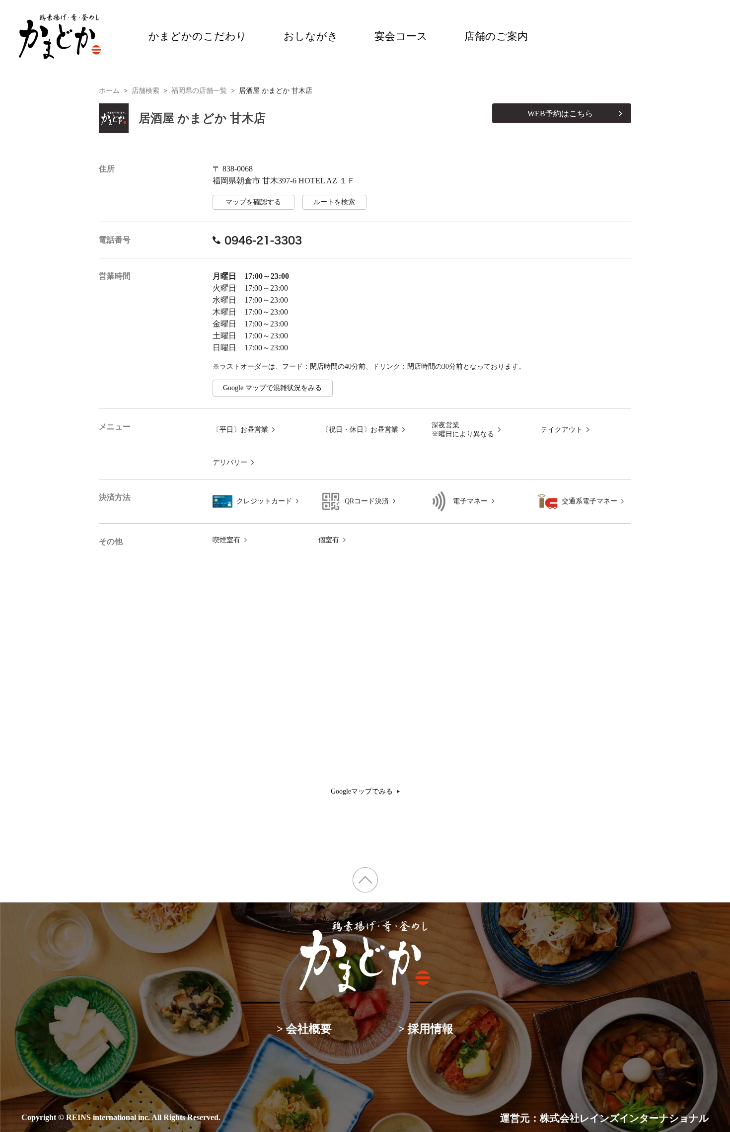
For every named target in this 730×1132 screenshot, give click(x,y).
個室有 (328, 540)
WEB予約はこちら (560, 113)
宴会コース (401, 36)
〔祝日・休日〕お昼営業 (360, 429)
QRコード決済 (367, 501)
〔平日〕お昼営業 (240, 429)
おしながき (311, 36)
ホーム (109, 90)
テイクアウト (562, 429)
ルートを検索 (334, 202)
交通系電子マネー (589, 501)
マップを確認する (253, 202)
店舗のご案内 (496, 36)
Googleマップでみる (362, 791)
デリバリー (230, 462)
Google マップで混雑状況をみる (272, 388)
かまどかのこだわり (197, 36)
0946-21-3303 (263, 240)
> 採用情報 (425, 1028)
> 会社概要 (304, 1028)
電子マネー (470, 501)
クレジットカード (264, 501)
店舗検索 (145, 90)
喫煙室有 (226, 540)
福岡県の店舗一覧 (199, 90)
